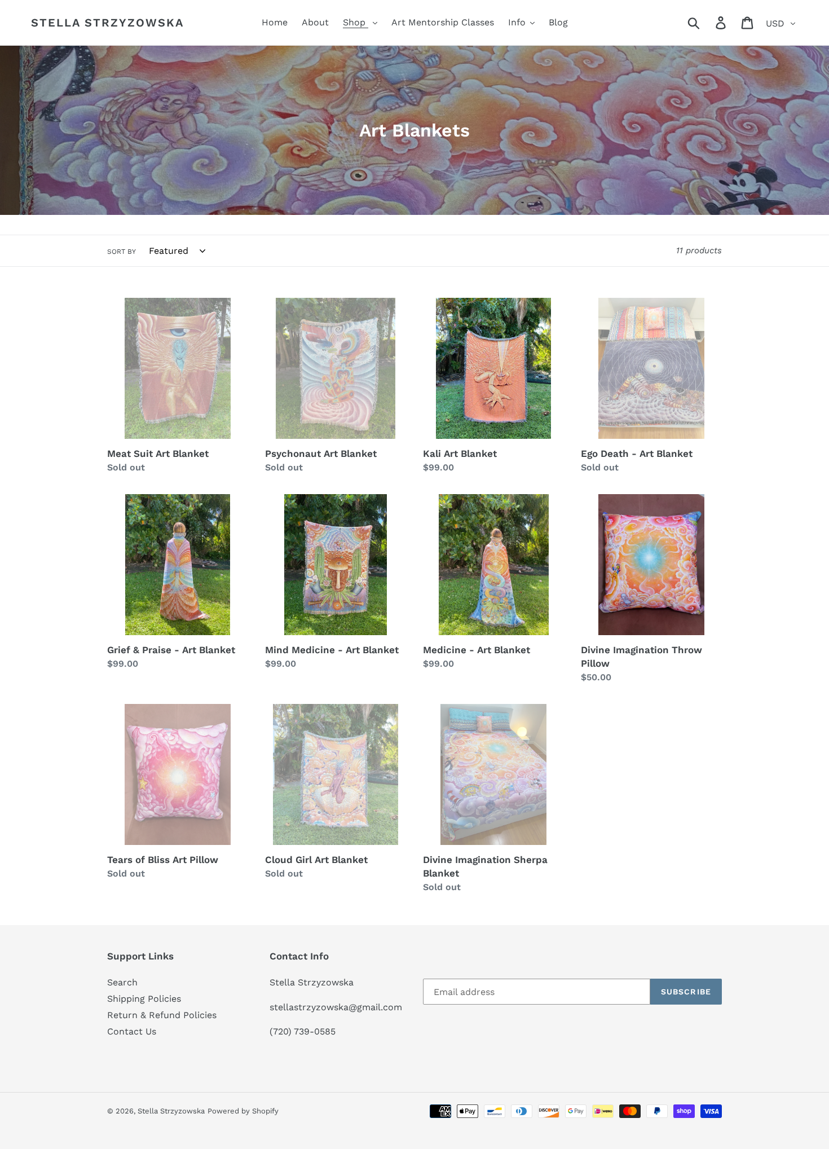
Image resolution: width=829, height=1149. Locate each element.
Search (122, 982)
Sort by (121, 252)
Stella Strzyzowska (107, 22)
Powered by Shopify (243, 1111)
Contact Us (131, 1031)
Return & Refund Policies (162, 1015)
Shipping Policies (144, 998)
